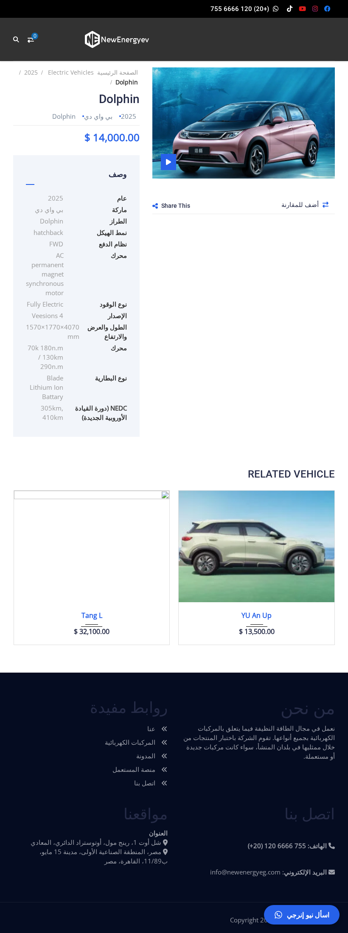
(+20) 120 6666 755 (239, 9)
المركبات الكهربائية (131, 742)
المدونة (146, 755)
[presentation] (29, 565)
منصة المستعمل (134, 769)
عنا (152, 728)
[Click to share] (155, 205)
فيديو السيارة (168, 162)
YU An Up (256, 615)
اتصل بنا (145, 783)
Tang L (91, 615)
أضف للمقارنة (300, 204)
